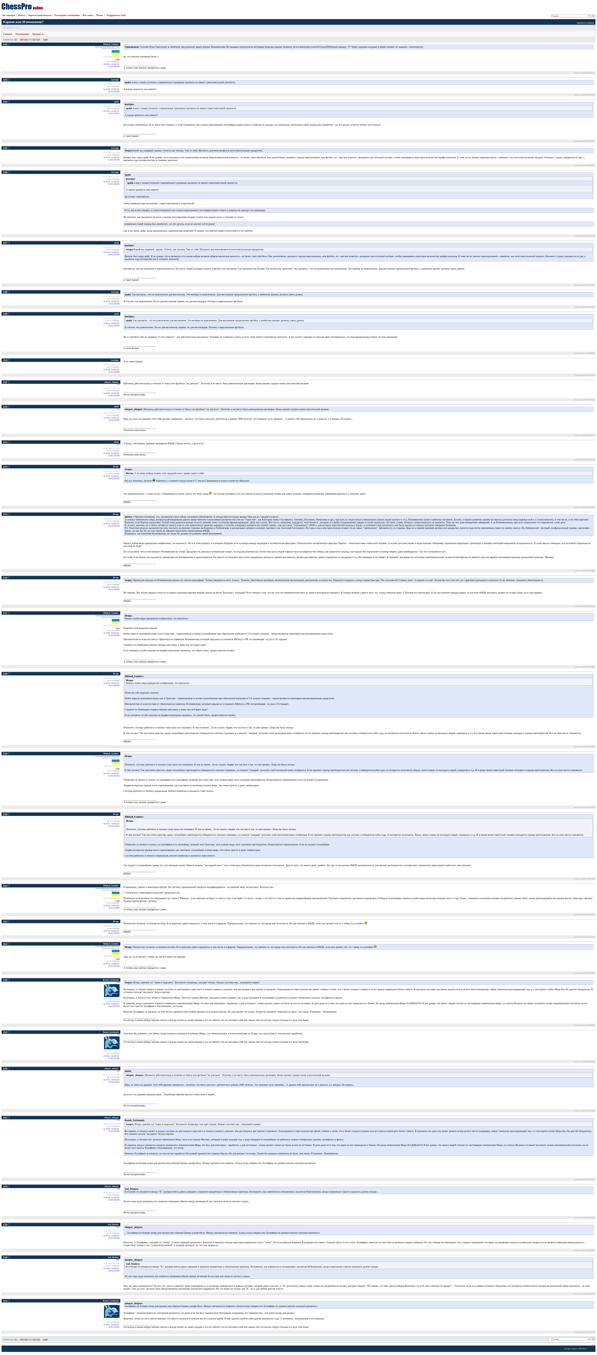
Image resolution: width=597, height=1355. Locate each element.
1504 (5, 101)
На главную (8, 15)
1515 (5, 514)
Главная (7, 34)
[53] (38, 39)
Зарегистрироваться (39, 15)
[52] (34, 39)
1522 (5, 921)
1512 (5, 406)
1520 (5, 814)
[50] (26, 39)
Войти (21, 15)
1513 (5, 442)
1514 (5, 466)
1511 (5, 382)
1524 (5, 980)
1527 (5, 1117)
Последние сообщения (67, 15)
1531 (5, 1301)
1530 (5, 1257)
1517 (5, 613)
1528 (5, 1186)
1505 (5, 148)
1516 (5, 577)
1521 (5, 885)
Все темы (88, 15)
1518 (5, 673)
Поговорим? (22, 34)
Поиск (99, 15)
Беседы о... (38, 34)
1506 (5, 172)
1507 (5, 243)
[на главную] (22, 8)
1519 (5, 753)
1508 (5, 292)
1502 (5, 44)
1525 (5, 1032)
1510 (5, 360)
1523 (5, 944)
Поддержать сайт (116, 15)
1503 (5, 79)
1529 (5, 1224)
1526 (5, 1068)
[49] (21, 39)
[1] (16, 39)
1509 (5, 314)
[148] (45, 39)
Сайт (118, 59)
